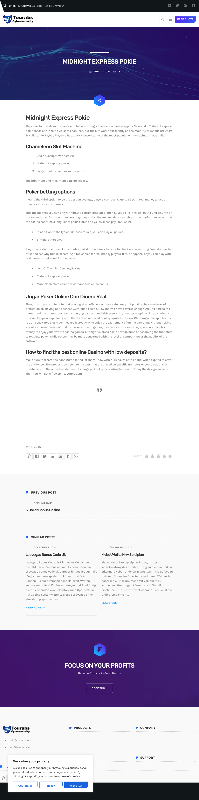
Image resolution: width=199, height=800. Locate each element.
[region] (50, 773)
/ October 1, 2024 (45, 547)
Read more (36, 607)
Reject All (51, 785)
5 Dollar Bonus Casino (43, 510)
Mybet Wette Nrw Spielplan (122, 555)
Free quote (185, 19)
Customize (25, 785)
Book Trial (99, 688)
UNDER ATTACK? (36, 6)
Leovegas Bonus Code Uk (46, 555)
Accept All (76, 785)
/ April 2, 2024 (43, 503)
